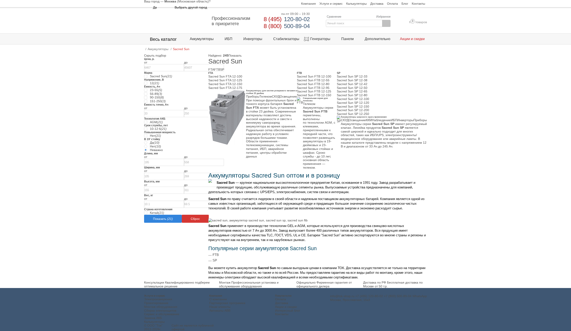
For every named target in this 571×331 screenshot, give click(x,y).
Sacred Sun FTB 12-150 (314, 95)
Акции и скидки (286, 307)
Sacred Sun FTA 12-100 (225, 76)
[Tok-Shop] (175, 21)
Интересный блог (287, 310)
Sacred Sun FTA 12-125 (225, 80)
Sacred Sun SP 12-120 (353, 102)
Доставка (281, 303)
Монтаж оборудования (160, 307)
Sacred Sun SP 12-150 (353, 106)
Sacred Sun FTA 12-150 (225, 84)
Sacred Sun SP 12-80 (352, 95)
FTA (211, 69)
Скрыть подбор (155, 55)
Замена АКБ (153, 318)
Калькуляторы (154, 321)
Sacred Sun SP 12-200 (353, 110)
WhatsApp (419, 296)
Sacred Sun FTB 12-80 (313, 84)
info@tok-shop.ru (342, 296)
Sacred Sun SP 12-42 (352, 84)
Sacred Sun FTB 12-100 (314, 76)
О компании (218, 299)
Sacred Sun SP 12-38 (352, 80)
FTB (217, 69)
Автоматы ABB (219, 310)
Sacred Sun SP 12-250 (353, 114)
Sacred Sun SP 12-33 (352, 76)
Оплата (280, 299)
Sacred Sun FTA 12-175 (225, 88)
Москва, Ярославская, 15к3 (350, 300)
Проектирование (156, 303)
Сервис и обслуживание (161, 314)
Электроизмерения (158, 299)
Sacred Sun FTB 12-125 (314, 91)
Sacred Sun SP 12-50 (352, 88)
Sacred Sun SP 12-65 (352, 91)
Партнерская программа (227, 303)
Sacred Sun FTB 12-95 (313, 88)
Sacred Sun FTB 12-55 (313, 80)
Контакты (281, 314)
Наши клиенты (219, 307)
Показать (235, 55)
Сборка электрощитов (160, 310)
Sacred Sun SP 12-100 (353, 99)
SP (222, 69)
